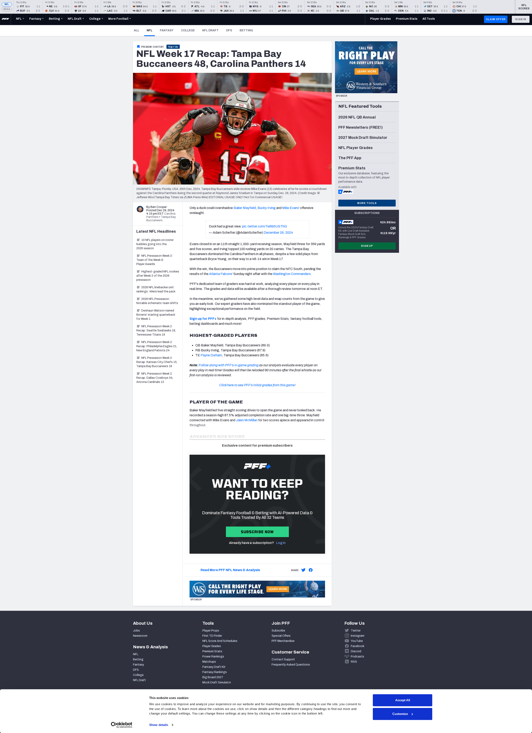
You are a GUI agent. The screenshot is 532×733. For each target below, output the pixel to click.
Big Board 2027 (212, 677)
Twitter (356, 630)
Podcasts (357, 656)
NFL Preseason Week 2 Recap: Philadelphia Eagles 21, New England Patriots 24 (156, 346)
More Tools (367, 203)
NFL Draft (210, 30)
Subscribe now (257, 532)
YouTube (357, 641)
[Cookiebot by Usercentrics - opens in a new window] (121, 725)
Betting (246, 30)
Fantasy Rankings (214, 672)
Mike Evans (290, 208)
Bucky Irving (266, 208)
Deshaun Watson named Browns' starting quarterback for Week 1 (155, 314)
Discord (356, 651)
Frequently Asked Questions (291, 664)
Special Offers (281, 635)
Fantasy (167, 30)
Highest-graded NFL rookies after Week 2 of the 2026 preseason (157, 275)
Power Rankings (213, 656)
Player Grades (211, 646)
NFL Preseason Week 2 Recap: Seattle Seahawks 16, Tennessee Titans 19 (156, 330)
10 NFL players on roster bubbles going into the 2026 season (155, 244)
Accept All (402, 700)
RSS (354, 661)
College (188, 30)
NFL (7, 4)
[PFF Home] (5, 19)
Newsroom (140, 635)
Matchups (209, 661)
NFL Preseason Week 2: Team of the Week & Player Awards (154, 260)
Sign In (520, 19)
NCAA (7, 9)
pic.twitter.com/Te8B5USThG (264, 226)
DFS (229, 30)
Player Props (210, 630)
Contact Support (283, 659)
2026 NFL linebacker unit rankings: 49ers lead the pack (155, 289)
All (136, 30)
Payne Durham (211, 355)
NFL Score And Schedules (219, 641)
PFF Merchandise (283, 641)
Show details (158, 725)
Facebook (357, 646)
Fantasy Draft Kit (213, 666)
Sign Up (173, 46)
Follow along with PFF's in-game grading (229, 365)
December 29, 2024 (278, 232)
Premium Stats (212, 651)
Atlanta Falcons (220, 274)
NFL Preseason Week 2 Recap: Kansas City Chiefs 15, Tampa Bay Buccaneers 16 (156, 362)
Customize (400, 714)
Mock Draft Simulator (216, 682)
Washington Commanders (292, 274)
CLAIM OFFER (496, 19)
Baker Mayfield (245, 208)
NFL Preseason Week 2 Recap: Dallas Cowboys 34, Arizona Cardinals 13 (154, 378)
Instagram (357, 635)
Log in (281, 543)
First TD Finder (212, 635)
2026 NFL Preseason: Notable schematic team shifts (157, 301)
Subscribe (278, 630)
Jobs (136, 630)
